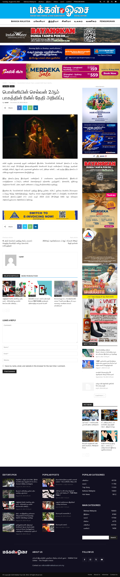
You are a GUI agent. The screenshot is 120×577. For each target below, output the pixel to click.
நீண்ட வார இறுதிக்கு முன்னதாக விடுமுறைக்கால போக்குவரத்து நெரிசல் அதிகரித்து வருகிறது (25, 516)
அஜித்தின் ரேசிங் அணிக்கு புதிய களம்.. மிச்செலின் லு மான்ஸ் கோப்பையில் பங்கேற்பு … (13, 301)
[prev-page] (4, 310)
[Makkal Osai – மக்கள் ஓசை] (60, 11)
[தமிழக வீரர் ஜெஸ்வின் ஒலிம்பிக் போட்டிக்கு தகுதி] (88, 387)
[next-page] (7, 310)
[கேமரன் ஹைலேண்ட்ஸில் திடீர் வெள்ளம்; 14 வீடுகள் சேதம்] (90, 436)
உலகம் (62, 2)
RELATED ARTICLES (11, 276)
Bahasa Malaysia (30, 2)
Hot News (86, 440)
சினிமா (56, 2)
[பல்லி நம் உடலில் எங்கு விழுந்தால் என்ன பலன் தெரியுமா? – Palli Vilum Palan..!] (48, 494)
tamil (6, 102)
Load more (99, 396)
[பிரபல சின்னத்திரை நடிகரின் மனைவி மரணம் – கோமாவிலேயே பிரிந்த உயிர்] (48, 483)
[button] (100, 1)
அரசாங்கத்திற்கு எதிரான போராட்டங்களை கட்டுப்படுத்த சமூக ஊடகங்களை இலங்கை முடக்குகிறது (106, 352)
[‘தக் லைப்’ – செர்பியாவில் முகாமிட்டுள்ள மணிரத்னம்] (90, 415)
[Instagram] (108, 1)
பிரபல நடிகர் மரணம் (61, 525)
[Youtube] (115, 1)
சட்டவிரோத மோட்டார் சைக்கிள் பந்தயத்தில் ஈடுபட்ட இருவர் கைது (108, 425)
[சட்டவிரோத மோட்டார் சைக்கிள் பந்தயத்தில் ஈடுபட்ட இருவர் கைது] (109, 415)
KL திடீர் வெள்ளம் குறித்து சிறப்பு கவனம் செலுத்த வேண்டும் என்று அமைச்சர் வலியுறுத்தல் (17, 243)
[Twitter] (112, 1)
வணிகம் (69, 2)
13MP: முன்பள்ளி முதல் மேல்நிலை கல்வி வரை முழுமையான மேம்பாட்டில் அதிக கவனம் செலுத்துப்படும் (106, 363)
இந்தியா (48, 2)
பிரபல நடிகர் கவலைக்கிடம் (63, 513)
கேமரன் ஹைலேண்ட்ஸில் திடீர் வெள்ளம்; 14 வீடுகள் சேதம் (90, 446)
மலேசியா (41, 2)
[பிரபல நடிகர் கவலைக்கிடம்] (48, 516)
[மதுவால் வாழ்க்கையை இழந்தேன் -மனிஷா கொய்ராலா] (48, 505)
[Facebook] (104, 1)
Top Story (12, 83)
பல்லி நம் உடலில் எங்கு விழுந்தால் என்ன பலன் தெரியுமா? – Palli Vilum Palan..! (66, 493)
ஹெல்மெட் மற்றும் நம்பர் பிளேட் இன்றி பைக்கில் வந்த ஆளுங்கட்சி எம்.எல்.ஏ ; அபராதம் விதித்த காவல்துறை (27, 482)
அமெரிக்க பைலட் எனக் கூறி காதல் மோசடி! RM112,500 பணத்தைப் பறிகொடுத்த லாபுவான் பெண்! (39, 301)
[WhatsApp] (30, 107)
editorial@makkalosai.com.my (52, 565)
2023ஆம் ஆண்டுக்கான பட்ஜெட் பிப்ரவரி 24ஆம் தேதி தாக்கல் (60, 242)
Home (5, 83)
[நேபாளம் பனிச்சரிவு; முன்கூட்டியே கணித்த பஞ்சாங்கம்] (8, 494)
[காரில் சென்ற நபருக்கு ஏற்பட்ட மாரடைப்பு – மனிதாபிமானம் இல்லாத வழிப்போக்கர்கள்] (109, 436)
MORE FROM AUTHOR (29, 276)
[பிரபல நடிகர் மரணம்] (48, 528)
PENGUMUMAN (79, 2)
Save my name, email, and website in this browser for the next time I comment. (35, 366)
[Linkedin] (35, 107)
